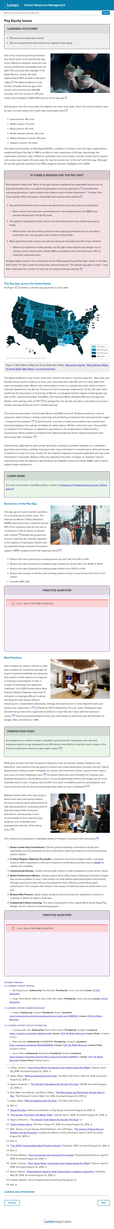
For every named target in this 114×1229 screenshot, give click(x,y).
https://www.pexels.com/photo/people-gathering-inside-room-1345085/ (44, 1016)
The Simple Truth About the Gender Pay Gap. (55, 1084)
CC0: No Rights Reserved (73, 1033)
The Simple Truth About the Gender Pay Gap (54, 1119)
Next (104, 1203)
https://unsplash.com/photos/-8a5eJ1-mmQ (30, 1033)
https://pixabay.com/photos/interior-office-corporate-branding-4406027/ (44, 1057)
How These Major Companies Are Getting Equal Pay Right (59, 1163)
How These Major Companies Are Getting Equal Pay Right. (59, 1067)
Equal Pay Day (18, 1110)
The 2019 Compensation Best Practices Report (36, 1145)
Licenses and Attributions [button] (19, 1192)
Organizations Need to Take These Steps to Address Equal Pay (60, 1171)
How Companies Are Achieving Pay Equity (51, 1155)
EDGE (98, 862)
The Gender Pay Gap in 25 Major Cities (32, 1115)
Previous (12, 1203)
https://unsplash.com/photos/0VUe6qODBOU (31, 1045)
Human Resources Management (44, 5)
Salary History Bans (21, 1124)
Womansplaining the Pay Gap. (41, 1076)
